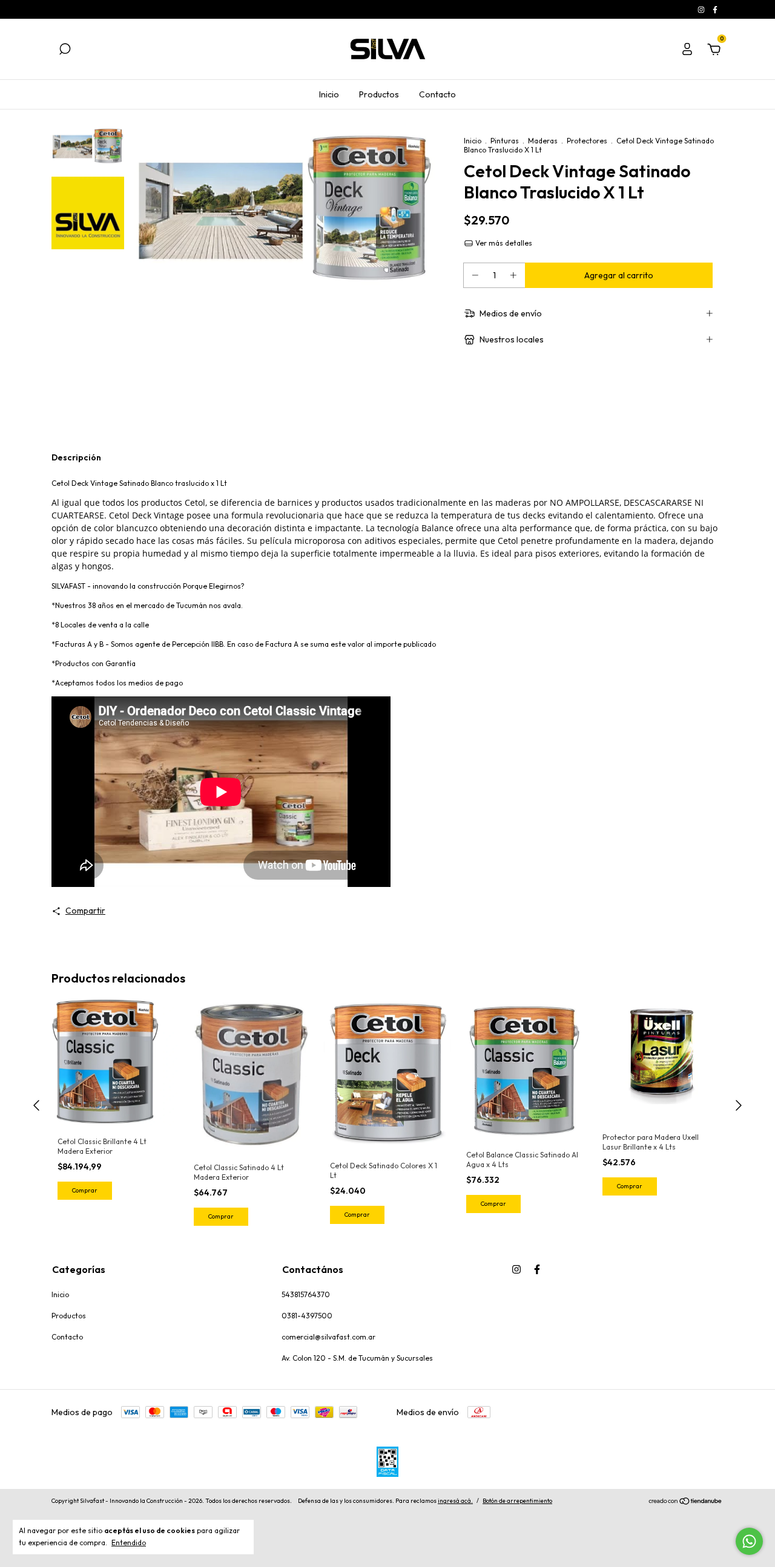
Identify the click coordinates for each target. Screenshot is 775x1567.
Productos (379, 94)
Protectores (587, 140)
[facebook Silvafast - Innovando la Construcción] (715, 9)
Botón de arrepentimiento (517, 1501)
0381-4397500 (307, 1315)
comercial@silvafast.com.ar (328, 1336)
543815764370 (306, 1294)
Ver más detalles (502, 242)
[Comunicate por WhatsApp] (749, 1541)
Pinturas (504, 140)
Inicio (329, 94)
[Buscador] (64, 50)
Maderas (543, 140)
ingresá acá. (455, 1501)
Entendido (128, 1542)
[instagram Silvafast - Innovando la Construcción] (702, 9)
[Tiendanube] (686, 1502)
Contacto (437, 94)
